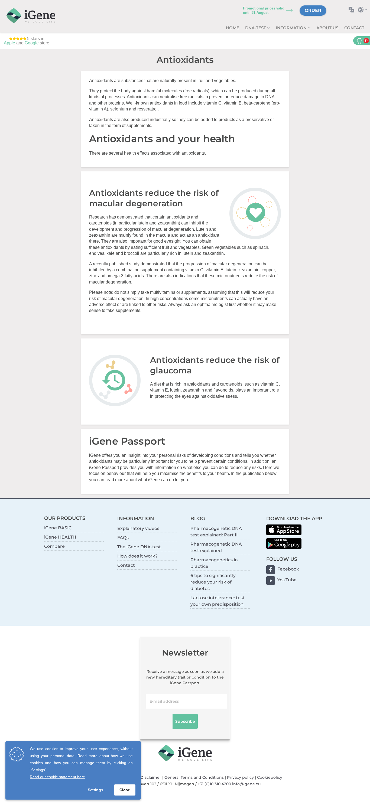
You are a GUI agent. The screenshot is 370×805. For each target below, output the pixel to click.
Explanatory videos (138, 528)
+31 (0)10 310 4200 (214, 783)
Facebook (288, 569)
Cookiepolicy (269, 777)
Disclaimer (150, 777)
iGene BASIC (58, 527)
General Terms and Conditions (194, 777)
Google (32, 43)
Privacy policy (240, 777)
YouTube (287, 579)
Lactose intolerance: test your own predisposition (217, 601)
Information (292, 28)
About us (327, 28)
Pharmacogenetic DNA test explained (216, 547)
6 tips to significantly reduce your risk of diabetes (213, 582)
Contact (354, 28)
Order (313, 10)
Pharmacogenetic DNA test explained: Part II (216, 531)
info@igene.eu (246, 783)
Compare (54, 546)
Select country (364, 9)
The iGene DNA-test (139, 546)
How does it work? (137, 556)
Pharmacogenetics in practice (214, 563)
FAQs (123, 537)
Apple (9, 43)
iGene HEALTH (60, 537)
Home (232, 28)
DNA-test (256, 28)
